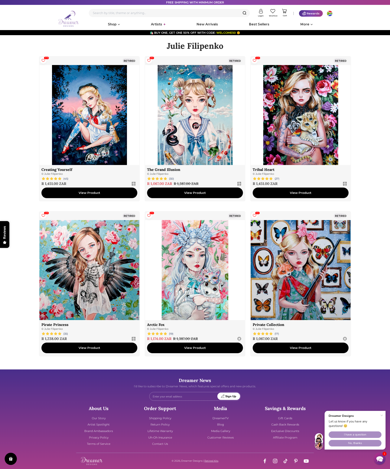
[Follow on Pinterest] (296, 461)
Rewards (313, 13)
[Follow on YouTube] (306, 461)
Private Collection (268, 324)
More (304, 24)
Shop (112, 24)
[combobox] (169, 13)
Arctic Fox (156, 324)
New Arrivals (207, 24)
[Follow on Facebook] (265, 461)
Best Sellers (259, 24)
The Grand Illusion (163, 169)
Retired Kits (211, 460)
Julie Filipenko (53, 173)
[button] (380, 459)
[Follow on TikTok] (285, 461)
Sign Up (230, 396)
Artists (156, 24)
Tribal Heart (263, 169)
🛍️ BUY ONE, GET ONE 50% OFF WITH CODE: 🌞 (195, 33)
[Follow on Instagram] (275, 461)
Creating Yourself (56, 169)
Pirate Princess (54, 324)
